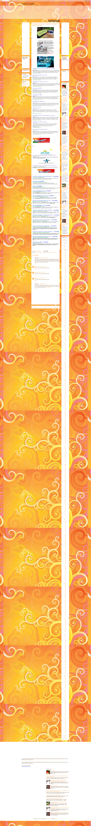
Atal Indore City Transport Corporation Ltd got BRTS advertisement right (46, 252)
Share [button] (51, 226)
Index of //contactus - (42, 190)
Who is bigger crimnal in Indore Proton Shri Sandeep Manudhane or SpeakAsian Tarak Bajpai (65, 117)
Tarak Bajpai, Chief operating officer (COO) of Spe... (65, 472)
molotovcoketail (48, 818)
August (65, 735)
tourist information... (48, 287)
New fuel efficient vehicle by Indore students (65, 301)
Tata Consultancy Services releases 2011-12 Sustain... (65, 352)
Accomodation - (38, 181)
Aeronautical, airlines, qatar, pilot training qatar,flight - (46, 210)
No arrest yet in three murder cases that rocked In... (65, 725)
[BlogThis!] (44, 251)
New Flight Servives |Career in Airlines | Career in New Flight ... (44, 155)
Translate (26, 78)
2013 (64, 239)
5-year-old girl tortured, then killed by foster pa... (65, 258)
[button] (60, 182)
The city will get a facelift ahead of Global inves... (65, 667)
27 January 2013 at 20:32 (41, 278)
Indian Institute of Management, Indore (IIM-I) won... (65, 316)
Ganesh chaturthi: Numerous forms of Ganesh (40, 75)
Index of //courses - (41, 205)
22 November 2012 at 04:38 (43, 257)
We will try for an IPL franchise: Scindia (65, 288)
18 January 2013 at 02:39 (42, 272)
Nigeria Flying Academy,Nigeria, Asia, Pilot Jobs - (45, 236)
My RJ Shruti (67, 86)
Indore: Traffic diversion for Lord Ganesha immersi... (65, 274)
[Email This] (43, 251)
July (65, 738)
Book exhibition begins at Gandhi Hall (65, 558)
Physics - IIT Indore (65, 498)
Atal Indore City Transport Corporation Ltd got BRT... (65, 487)
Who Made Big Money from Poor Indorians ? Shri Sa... (65, 573)
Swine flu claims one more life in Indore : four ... (65, 526)
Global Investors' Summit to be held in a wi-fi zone (65, 510)
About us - (37, 186)
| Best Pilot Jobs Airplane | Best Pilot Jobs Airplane (45, 165)
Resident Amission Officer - (40, 242)
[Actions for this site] (40, 156)
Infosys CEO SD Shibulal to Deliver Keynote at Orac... (65, 370)
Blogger (56, 818)
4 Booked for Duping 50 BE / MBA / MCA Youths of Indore (59, 812)
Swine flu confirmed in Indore (65, 694)
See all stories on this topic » (37, 73)
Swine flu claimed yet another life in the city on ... (65, 683)
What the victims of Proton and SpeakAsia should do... (65, 437)
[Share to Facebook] (46, 251)
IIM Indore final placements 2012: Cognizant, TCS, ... (65, 626)
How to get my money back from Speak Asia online (65, 173)
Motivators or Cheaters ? (65, 655)
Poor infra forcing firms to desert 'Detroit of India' (40, 129)
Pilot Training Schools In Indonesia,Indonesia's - (45, 219)
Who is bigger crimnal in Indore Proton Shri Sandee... (65, 455)
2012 (64, 240)
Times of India (35, 69)
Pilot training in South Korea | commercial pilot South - (46, 231)
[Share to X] (45, 251)
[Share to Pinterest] (47, 251)
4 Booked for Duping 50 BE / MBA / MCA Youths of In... (65, 542)
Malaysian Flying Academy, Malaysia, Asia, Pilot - (45, 200)
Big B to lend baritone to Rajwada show (39, 101)
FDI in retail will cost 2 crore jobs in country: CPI (40, 81)
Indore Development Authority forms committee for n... (65, 404)
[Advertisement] (30, 12)
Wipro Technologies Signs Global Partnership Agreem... (65, 333)
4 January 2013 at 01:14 (41, 266)
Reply (35, 263)
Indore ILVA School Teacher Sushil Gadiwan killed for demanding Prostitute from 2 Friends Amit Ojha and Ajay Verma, (65, 148)
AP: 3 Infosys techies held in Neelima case (65, 162)
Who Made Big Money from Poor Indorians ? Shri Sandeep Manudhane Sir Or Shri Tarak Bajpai (65, 100)
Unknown (36, 266)
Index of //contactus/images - (43, 195)
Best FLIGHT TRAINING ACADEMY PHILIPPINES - (46, 176)
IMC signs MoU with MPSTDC (37, 88)
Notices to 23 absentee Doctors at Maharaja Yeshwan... (65, 591)
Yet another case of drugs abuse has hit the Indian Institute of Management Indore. (65, 204)
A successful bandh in (37, 94)
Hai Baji (36, 278)
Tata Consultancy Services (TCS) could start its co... (65, 608)
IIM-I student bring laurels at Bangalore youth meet (65, 387)
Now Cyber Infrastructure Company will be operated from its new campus (44, 115)
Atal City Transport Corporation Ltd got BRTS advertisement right (44, 68)
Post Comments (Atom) (47, 310)
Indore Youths (28, 4)
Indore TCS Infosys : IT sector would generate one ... (65, 642)
